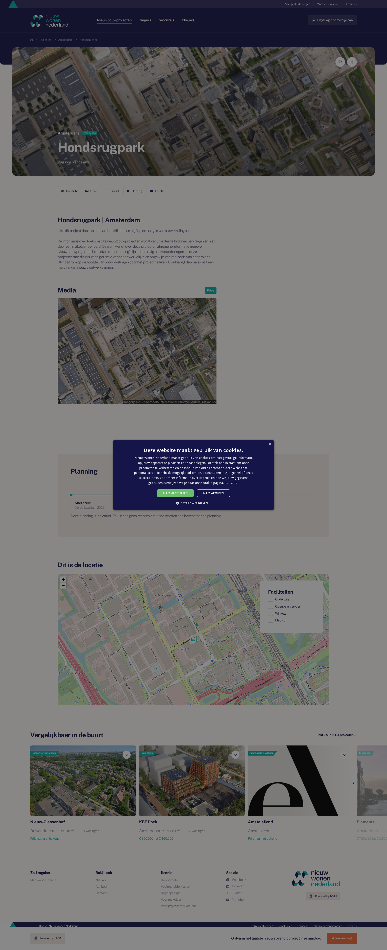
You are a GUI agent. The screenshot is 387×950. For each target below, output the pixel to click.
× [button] (269, 444)
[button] (193, 503)
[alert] (193, 475)
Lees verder (232, 483)
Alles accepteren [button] (175, 493)
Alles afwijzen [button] (213, 493)
